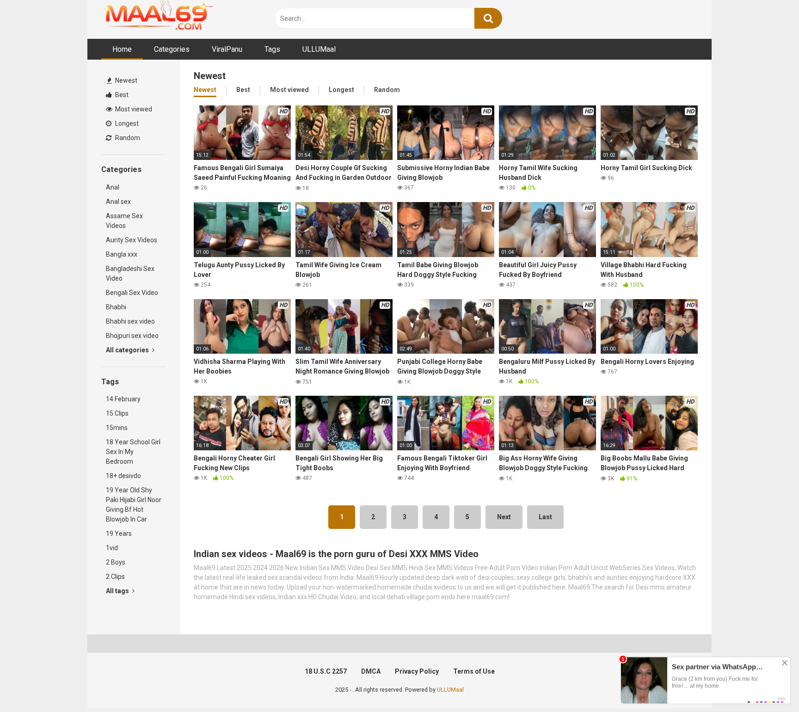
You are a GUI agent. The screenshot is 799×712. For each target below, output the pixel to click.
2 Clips (115, 576)
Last (545, 517)
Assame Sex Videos (124, 220)
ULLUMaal (319, 49)
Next (504, 517)
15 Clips (117, 413)
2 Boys (115, 562)
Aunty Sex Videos (131, 240)
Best (121, 94)
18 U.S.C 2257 (326, 671)
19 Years (119, 533)
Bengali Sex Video (132, 292)
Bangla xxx (121, 254)
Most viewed (133, 109)
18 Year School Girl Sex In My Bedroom (133, 451)
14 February (123, 399)
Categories (172, 49)
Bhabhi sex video (130, 321)
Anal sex (118, 201)
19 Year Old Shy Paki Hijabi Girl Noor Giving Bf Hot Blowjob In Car (133, 504)
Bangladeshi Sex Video (130, 273)
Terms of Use (474, 671)
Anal (112, 187)
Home (122, 49)
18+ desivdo (123, 475)
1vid (112, 548)
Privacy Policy (417, 671)
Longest (126, 123)
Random (127, 137)
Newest (125, 80)
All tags (118, 591)
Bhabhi (116, 307)
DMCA (371, 671)
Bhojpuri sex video (132, 335)
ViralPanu (227, 49)
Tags (272, 49)
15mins (117, 427)
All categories (128, 350)
